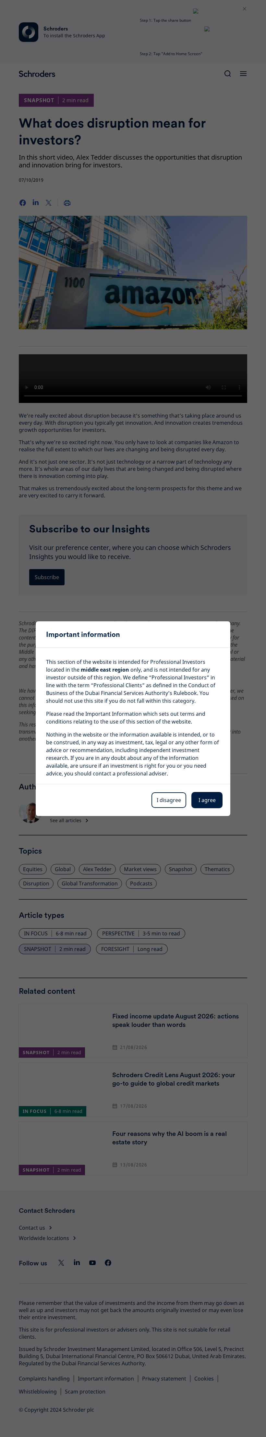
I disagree (169, 800)
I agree (207, 800)
